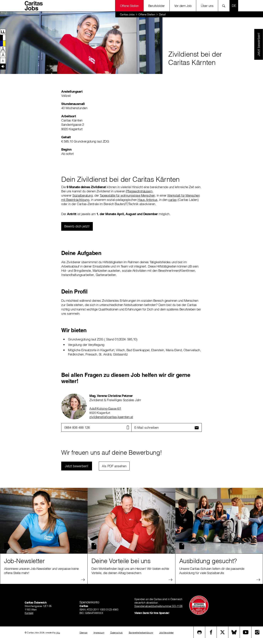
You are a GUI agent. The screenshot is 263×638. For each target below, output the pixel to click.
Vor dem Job (183, 6)
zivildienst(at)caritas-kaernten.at (111, 417)
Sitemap (83, 632)
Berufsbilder (156, 6)
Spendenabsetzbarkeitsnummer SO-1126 (158, 606)
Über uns (207, 6)
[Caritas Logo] (35, 6)
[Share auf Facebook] (211, 632)
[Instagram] (257, 632)
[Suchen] (224, 5)
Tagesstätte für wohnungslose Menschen (127, 195)
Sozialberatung (82, 195)
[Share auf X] (222, 632)
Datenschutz (116, 632)
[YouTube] (245, 632)
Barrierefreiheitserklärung (141, 632)
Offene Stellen (146, 14)
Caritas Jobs (127, 14)
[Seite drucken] (199, 632)
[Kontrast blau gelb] (3, 43)
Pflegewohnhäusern (139, 191)
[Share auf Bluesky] (234, 632)
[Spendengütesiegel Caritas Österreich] (199, 605)
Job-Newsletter (166, 632)
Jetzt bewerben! (258, 44)
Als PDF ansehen (114, 466)
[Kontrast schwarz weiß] (3, 37)
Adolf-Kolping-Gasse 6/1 (105, 408)
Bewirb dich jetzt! (77, 226)
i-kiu (58, 632)
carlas (172, 200)
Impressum (99, 632)
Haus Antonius (147, 200)
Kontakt (29, 613)
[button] (3, 32)
